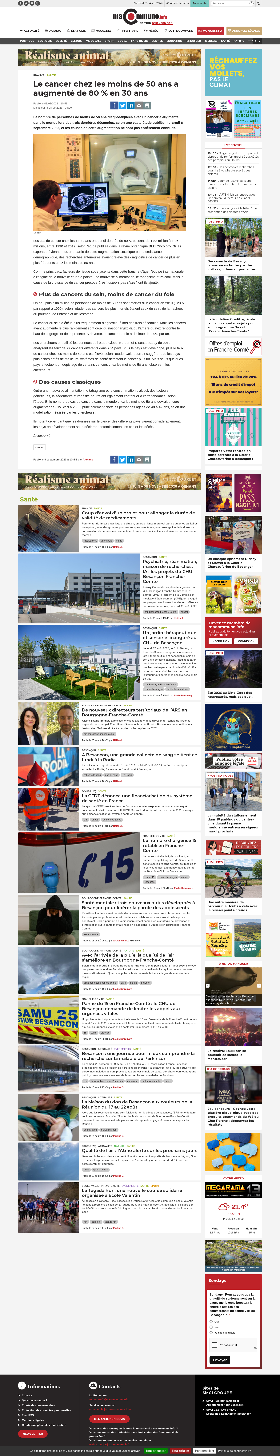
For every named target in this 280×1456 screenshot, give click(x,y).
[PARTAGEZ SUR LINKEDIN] (130, 105)
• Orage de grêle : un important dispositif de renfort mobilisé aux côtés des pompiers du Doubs (233, 157)
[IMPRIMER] (147, 105)
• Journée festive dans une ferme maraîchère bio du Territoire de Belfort (232, 184)
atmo (86, 1169)
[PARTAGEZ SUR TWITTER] (122, 105)
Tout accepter (156, 1451)
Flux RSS (28, 1415)
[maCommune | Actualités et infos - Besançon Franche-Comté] (140, 17)
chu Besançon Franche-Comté (160, 612)
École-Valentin (93, 1185)
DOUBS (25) (89, 791)
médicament (90, 540)
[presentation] (208, 986)
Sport (155, 1185)
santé (119, 540)
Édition (145, 22)
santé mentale (91, 934)
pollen (133, 982)
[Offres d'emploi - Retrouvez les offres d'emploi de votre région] (233, 354)
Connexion (246, 641)
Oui (216, 1321)
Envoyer (220, 1360)
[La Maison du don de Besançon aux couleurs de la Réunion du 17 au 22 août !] (48, 1111)
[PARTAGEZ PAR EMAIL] (139, 105)
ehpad (95, 819)
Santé (51, 75)
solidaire (96, 1222)
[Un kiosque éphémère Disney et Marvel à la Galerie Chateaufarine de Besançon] (233, 535)
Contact (27, 1395)
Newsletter (33, 1433)
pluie (123, 982)
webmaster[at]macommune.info (109, 1444)
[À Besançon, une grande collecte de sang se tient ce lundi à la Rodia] (48, 764)
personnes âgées (112, 819)
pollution (145, 982)
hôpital (184, 612)
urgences (149, 882)
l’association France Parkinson (107, 1081)
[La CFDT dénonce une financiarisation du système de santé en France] (48, 805)
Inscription (220, 641)
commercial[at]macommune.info (110, 1409)
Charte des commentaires (38, 1405)
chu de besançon (154, 689)
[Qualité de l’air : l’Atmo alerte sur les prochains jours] (48, 1160)
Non (216, 1327)
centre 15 (149, 877)
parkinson (132, 1081)
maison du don (109, 1129)
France (39, 75)
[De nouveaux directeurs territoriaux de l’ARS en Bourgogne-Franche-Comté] (48, 719)
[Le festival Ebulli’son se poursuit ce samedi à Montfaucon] (233, 1027)
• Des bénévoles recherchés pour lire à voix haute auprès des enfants (231, 170)
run (85, 1222)
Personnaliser (204, 1451)
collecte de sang (92, 775)
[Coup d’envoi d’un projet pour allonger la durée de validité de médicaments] (48, 522)
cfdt (85, 819)
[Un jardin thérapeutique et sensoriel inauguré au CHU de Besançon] (79, 642)
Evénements (122, 1049)
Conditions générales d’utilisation (44, 1425)
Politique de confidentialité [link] (234, 1450)
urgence (105, 1032)
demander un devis (109, 1419)
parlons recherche (151, 1081)
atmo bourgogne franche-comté (100, 982)
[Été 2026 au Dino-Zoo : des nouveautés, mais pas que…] (233, 669)
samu (94, 1032)
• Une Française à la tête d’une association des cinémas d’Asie (232, 210)
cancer (39, 447)
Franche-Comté (154, 836)
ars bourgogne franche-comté (99, 734)
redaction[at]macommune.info (109, 1399)
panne (184, 877)
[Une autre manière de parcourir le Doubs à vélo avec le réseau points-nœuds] (233, 878)
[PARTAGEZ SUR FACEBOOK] (114, 105)
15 (85, 1032)
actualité (105, 1049)
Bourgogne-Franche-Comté (102, 705)
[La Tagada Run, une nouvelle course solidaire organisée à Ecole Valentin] (48, 1199)
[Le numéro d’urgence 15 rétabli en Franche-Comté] (79, 849)
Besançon (150, 557)
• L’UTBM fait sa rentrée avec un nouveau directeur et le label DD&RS (231, 198)
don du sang (111, 775)
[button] (252, 3)
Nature (128, 950)
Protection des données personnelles (46, 1410)
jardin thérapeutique (177, 689)
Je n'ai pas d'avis (224, 1332)
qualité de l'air (100, 1169)
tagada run (110, 1222)
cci (85, 1081)
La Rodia (127, 775)
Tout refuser (180, 1451)
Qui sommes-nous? (34, 1400)
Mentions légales (33, 1420)
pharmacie (106, 540)
